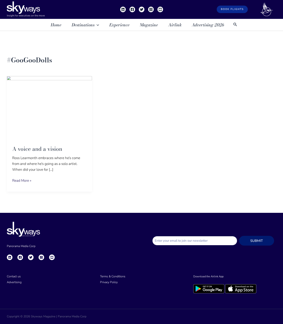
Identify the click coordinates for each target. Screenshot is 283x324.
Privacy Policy (109, 282)
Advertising (14, 282)
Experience (119, 25)
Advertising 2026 (208, 25)
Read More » (21, 180)
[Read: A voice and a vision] (49, 107)
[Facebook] (132, 9)
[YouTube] (160, 9)
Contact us (14, 276)
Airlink (174, 25)
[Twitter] (141, 9)
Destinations (83, 25)
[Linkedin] (123, 9)
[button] (232, 9)
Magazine (149, 25)
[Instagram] (151, 9)
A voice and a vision (37, 149)
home (56, 25)
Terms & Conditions (112, 276)
